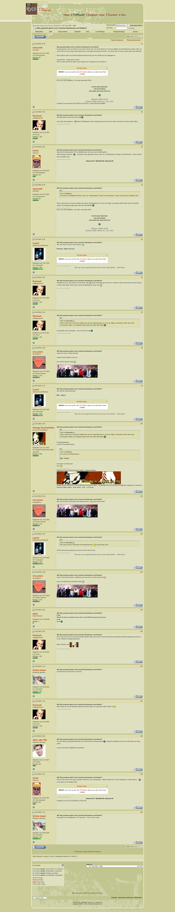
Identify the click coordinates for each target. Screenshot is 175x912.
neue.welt (37, 47)
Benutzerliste (62, 31)
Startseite (36, 2)
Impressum (45, 2)
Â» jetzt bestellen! (45, 10)
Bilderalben (39, 31)
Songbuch (92, 15)
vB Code (35, 877)
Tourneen (112, 15)
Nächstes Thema (94, 851)
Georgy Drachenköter (43, 427)
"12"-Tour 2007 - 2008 (69, 25)
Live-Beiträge (100, 31)
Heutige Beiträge (119, 31)
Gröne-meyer (39, 670)
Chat (87, 31)
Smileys (35, 880)
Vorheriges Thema (81, 851)
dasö (35, 613)
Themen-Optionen (117, 40)
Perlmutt (37, 116)
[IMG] (34, 882)
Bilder (102, 15)
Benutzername (111, 25)
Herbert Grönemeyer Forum (43, 25)
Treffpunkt (78, 15)
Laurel (36, 243)
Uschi (35, 150)
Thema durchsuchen (134, 40)
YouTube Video (82, 68)
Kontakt (114, 897)
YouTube (83, 72)
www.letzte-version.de (125, 897)
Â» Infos (42, 9)
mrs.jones (38, 351)
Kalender (78, 31)
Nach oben (138, 897)
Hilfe (50, 31)
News (67, 15)
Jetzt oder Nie (40, 740)
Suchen (135, 31)
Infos (123, 15)
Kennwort (109, 28)
